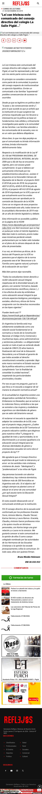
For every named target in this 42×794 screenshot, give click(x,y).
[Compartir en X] (9, 40)
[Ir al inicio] (21, 3)
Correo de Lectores (11, 9)
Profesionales (11, 746)
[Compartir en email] (25, 40)
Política (9, 756)
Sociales (25, 750)
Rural (24, 746)
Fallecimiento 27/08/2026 (20, 616)
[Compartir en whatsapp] (14, 40)
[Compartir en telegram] (19, 40)
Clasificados (10, 743)
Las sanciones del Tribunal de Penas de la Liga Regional (25, 608)
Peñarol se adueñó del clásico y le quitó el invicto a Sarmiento (25, 590)
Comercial (25, 753)
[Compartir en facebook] (3, 40)
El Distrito (9, 750)
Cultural (25, 756)
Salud (24, 743)
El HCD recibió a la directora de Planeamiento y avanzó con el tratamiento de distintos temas (22, 600)
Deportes (9, 753)
